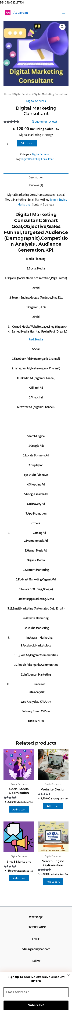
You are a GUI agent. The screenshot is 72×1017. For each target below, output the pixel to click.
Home (7, 94)
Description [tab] (36, 177)
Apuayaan (20, 12)
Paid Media (36, 339)
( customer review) (44, 122)
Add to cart (27, 143)
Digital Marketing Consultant (37, 159)
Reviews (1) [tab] (36, 185)
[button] (62, 27)
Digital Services (22, 94)
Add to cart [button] (19, 809)
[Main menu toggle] (64, 13)
